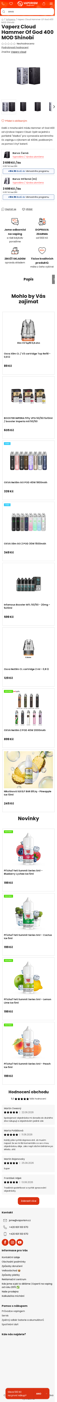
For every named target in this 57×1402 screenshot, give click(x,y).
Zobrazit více (28, 1201)
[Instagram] (12, 1242)
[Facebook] (5, 1242)
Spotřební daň (10, 1324)
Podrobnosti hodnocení (14, 47)
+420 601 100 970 (3, 3)
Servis (5, 1315)
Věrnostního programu (37, 171)
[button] (28, 364)
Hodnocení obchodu (28, 1092)
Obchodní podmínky (14, 1261)
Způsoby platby (11, 1275)
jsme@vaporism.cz (20, 1220)
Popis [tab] (28, 279)
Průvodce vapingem (13, 1311)
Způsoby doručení (12, 1266)
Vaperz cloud (18, 52)
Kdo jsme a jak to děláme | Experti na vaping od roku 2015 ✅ (27, 1285)
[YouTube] (19, 1242)
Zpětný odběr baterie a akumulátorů (23, 1320)
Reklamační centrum (14, 1279)
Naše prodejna (10, 1291)
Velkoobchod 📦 (11, 1270)
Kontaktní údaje (11, 1257)
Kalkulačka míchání (13, 1296)
